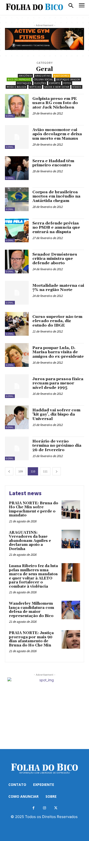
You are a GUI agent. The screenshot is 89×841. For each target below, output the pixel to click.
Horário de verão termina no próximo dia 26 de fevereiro (56, 445)
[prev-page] (9, 471)
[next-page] (56, 471)
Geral (10, 115)
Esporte (54, 83)
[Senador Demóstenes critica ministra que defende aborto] (17, 261)
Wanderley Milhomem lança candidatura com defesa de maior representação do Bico (31, 609)
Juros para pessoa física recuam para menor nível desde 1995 (57, 383)
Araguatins (43, 75)
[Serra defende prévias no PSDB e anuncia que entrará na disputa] (17, 230)
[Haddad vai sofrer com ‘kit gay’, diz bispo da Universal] (17, 417)
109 (20, 471)
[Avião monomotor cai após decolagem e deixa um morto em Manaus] (17, 137)
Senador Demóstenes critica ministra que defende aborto (54, 259)
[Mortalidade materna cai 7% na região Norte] (17, 293)
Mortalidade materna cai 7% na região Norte (58, 287)
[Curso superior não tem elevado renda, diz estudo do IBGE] (17, 324)
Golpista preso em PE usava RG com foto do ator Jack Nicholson (55, 103)
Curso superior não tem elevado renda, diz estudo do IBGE (57, 321)
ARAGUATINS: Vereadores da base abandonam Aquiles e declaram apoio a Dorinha (30, 540)
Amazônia (25, 75)
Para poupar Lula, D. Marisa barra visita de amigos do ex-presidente (58, 352)
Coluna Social (43, 79)
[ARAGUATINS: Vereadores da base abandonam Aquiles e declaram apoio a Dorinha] (71, 539)
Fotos (67, 83)
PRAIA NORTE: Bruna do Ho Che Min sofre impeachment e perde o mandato (33, 509)
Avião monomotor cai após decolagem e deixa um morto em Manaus (57, 134)
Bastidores (61, 75)
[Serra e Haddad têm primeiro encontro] (17, 168)
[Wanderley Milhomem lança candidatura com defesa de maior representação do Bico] (71, 610)
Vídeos (76, 87)
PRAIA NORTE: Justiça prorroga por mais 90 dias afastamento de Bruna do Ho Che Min (31, 639)
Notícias (35, 87)
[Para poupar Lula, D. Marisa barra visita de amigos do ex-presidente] (17, 355)
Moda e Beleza (16, 87)
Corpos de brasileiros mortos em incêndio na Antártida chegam (56, 196)
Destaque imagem (68, 79)
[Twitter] (55, 808)
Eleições (40, 83)
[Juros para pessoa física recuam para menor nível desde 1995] (17, 386)
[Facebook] (33, 808)
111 (45, 471)
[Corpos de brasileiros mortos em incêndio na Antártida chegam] (17, 199)
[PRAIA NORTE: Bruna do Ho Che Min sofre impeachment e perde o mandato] (71, 509)
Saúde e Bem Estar (56, 87)
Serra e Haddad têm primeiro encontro (53, 163)
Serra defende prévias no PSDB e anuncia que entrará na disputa (56, 227)
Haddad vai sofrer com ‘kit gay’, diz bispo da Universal (56, 414)
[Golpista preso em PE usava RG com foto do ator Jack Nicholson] (17, 106)
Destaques (24, 83)
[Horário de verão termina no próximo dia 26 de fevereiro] (17, 448)
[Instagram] (44, 808)
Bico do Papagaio (19, 79)
